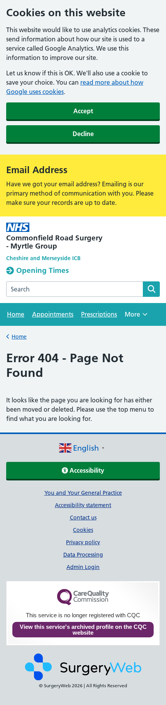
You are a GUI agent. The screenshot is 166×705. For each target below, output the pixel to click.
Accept (83, 111)
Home (15, 314)
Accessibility (86, 470)
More (136, 316)
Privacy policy (83, 542)
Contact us (83, 517)
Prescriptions (99, 314)
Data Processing (83, 554)
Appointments (52, 314)
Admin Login (83, 567)
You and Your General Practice (83, 492)
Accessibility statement (83, 505)
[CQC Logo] (83, 603)
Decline (83, 134)
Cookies (83, 529)
